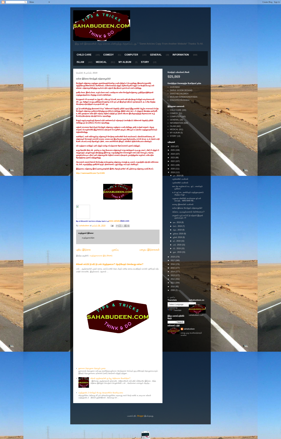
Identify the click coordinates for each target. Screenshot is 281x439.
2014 (173, 271)
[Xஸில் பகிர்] (122, 225)
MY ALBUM (125, 62)
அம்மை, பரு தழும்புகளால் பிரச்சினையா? (188, 212)
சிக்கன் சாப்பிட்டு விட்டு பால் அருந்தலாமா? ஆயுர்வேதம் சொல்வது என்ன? (109, 264)
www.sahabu (119, 221)
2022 (173, 161)
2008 (173, 290)
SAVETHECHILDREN (179, 94)
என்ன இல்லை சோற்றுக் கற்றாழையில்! (187, 208)
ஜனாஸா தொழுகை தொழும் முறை (91, 368)
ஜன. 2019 (177, 252)
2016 (173, 264)
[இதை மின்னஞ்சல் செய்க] (117, 225)
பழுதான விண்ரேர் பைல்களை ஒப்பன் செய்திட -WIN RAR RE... (186, 199)
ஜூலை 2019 (178, 234)
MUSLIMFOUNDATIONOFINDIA (183, 97)
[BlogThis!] (120, 225)
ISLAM (80, 62)
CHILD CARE (84, 54)
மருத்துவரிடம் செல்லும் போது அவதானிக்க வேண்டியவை (100, 393)
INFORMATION (181, 54)
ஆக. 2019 (177, 230)
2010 (173, 286)
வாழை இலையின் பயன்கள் (182, 204)
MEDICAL (101, 62)
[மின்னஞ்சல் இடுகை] (112, 225)
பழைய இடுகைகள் (149, 249)
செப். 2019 (177, 226)
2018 (173, 257)
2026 (173, 146)
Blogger (140, 416)
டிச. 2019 (177, 176)
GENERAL (156, 54)
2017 (173, 260)
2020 (173, 169)
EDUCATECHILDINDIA (180, 100)
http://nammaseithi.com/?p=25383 (90, 173)
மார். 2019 (177, 245)
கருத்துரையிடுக (88, 238)
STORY (145, 62)
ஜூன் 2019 (178, 237)
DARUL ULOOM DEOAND (181, 90)
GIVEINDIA (175, 87)
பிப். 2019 (177, 248)
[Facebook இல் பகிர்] (125, 225)
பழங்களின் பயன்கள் (180, 179)
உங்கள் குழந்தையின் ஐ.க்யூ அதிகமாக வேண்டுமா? (110, 378)
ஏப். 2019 (177, 241)
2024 (173, 154)
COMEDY (108, 54)
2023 (173, 157)
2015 (173, 268)
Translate (177, 310)
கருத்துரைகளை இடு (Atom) (101, 256)
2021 (173, 165)
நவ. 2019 (177, 222)
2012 (173, 279)
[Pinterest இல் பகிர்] (128, 225)
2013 (173, 275)
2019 (173, 172)
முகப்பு (115, 249)
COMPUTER (131, 54)
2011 (173, 283)
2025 (173, 150)
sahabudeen (189, 329)
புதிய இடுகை (83, 249)
